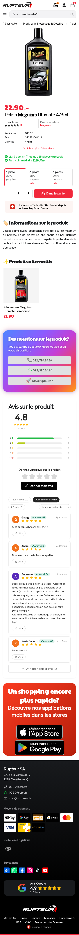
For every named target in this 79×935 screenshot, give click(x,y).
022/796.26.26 (39, 360)
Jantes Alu (10, 918)
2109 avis (35, 892)
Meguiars (45, 125)
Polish (73, 23)
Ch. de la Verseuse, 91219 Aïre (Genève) (17, 774)
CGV (27, 922)
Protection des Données (49, 922)
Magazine (49, 918)
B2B (18, 922)
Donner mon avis (41, 486)
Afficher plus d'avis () (41, 669)
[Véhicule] (56, 5)
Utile (20, 533)
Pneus (24, 918)
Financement (67, 918)
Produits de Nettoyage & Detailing (43, 23)
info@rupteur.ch (39, 380)
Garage (36, 918)
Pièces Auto (10, 23)
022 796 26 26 (18, 787)
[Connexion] (64, 5)
